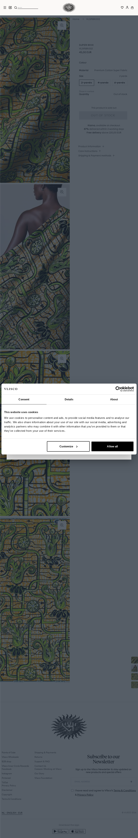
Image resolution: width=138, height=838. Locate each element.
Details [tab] (69, 399)
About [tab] (114, 399)
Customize (66, 446)
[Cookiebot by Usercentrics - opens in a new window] (118, 389)
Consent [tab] (24, 399)
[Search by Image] (10, 7)
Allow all (112, 446)
